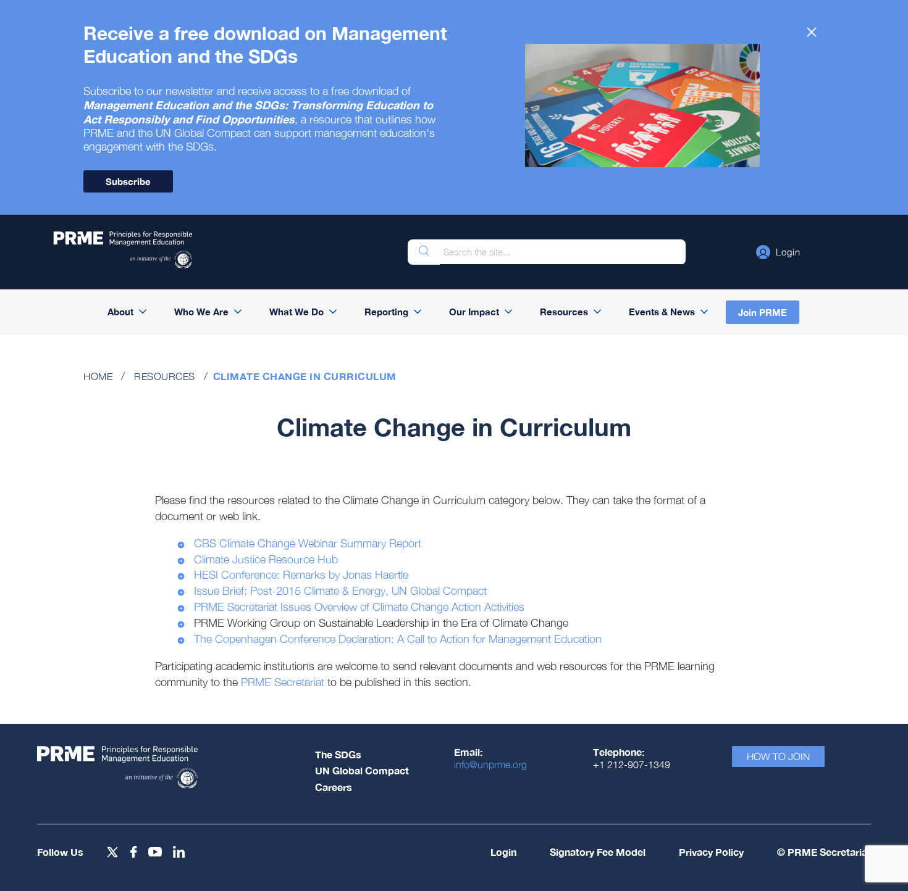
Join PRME (762, 312)
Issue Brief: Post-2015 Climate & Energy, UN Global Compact (340, 590)
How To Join (778, 756)
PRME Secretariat (282, 682)
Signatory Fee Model (597, 852)
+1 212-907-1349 (631, 764)
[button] (778, 251)
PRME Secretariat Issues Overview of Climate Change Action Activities (359, 606)
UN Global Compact (362, 770)
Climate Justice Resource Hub (266, 559)
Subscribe (128, 181)
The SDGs (338, 754)
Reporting (386, 311)
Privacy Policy (711, 852)
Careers (333, 787)
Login (503, 852)
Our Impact (474, 311)
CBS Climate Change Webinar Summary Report (307, 543)
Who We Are (201, 311)
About (120, 311)
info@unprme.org (490, 764)
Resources (564, 311)
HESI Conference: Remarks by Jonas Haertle (301, 574)
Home (97, 376)
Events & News (662, 311)
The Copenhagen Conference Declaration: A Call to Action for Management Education (398, 638)
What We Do (296, 311)
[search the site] (424, 252)
